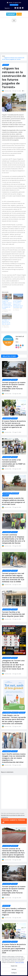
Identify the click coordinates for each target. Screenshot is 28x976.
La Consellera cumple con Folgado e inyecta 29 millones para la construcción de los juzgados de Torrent (7, 304)
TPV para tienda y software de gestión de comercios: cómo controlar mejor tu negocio (14, 911)
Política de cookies (19, 962)
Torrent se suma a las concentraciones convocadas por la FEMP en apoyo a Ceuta (13, 463)
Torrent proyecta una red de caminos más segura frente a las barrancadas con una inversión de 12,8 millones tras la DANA (13, 577)
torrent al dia (8, 91)
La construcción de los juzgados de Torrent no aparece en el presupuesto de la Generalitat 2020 (18, 303)
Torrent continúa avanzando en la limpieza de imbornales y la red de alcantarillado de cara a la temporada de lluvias (13, 539)
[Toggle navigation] (14, 20)
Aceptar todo (14, 965)
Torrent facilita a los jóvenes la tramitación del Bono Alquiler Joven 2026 (13, 614)
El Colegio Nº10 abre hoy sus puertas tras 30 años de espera (6, 322)
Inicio (3, 56)
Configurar (14, 972)
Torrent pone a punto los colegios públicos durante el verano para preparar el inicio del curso (13, 501)
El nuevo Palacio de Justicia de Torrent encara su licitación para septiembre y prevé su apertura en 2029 (14, 425)
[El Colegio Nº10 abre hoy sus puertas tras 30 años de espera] (7, 316)
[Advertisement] (14, 37)
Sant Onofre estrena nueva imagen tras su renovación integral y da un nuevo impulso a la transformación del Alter (14, 758)
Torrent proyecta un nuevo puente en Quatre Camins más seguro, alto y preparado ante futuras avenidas (13, 386)
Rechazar (14, 969)
